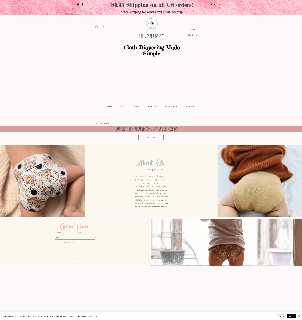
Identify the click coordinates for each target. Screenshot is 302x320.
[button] (219, 4)
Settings (281, 316)
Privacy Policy (93, 316)
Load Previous (151, 137)
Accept (291, 316)
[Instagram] (78, 4)
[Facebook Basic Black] (82, 4)
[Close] (299, 316)
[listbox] (192, 35)
